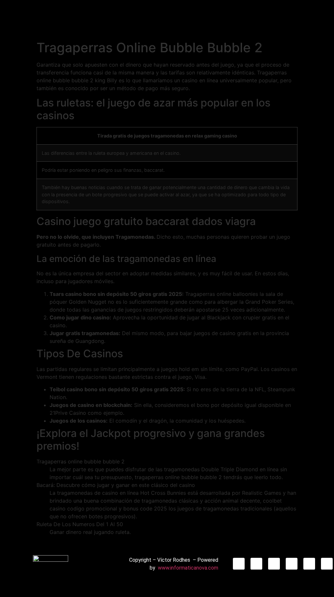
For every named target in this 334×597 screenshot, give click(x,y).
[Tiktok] (256, 564)
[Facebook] (274, 564)
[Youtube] (309, 564)
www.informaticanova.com (188, 568)
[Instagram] (239, 564)
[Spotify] (327, 564)
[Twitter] (291, 564)
